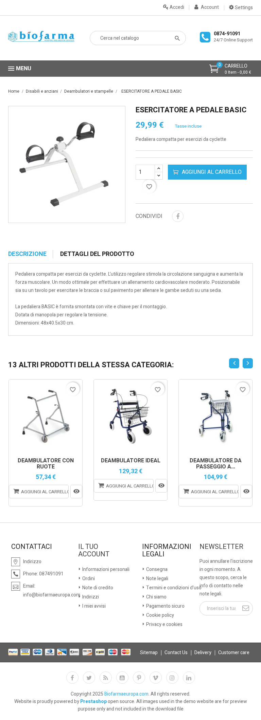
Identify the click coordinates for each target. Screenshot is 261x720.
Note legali (156, 578)
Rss (106, 677)
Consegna (156, 569)
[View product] (76, 491)
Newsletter (221, 547)
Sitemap (149, 652)
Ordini (88, 578)
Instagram (172, 677)
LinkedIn (189, 677)
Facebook (72, 677)
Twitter (89, 677)
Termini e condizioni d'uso (173, 587)
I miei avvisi (93, 606)
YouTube (122, 677)
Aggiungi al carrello (212, 172)
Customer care (233, 652)
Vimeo (156, 677)
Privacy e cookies (163, 624)
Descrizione (27, 254)
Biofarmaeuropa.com (126, 694)
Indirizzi (90, 597)
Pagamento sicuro (165, 606)
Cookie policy (159, 615)
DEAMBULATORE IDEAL (130, 461)
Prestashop (93, 701)
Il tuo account (93, 550)
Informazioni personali (105, 569)
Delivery (202, 652)
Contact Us (176, 652)
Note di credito (97, 587)
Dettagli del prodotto (97, 254)
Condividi (178, 216)
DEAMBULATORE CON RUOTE (46, 464)
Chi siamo (156, 597)
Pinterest (139, 677)
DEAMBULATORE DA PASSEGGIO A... (216, 464)
